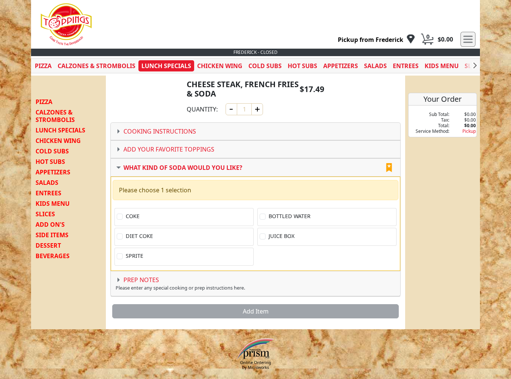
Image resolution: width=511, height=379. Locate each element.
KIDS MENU (442, 66)
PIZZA (43, 66)
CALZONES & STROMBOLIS (96, 66)
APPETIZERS (340, 66)
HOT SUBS (302, 66)
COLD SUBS (265, 66)
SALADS (375, 66)
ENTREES (406, 66)
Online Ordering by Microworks (255, 365)
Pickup (469, 131)
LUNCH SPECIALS (166, 66)
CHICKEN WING (219, 66)
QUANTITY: (202, 109)
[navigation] (376, 39)
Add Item (256, 311)
